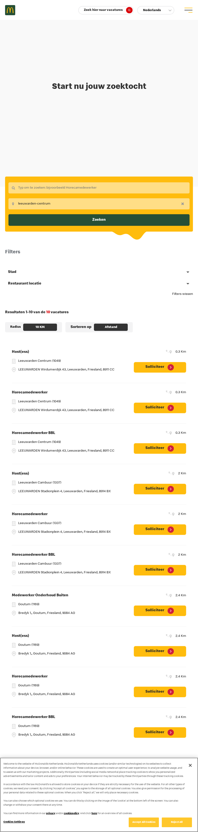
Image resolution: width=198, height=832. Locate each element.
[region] (99, 795)
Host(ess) (20, 352)
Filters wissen (182, 294)
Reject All (177, 822)
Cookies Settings (14, 822)
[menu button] (187, 10)
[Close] (190, 765)
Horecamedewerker (30, 393)
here (94, 813)
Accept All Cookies (144, 822)
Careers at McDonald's (10, 10)
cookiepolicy (71, 813)
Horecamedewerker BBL (33, 433)
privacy (50, 813)
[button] (155, 10)
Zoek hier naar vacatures (103, 10)
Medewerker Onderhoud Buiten (40, 595)
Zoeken (99, 220)
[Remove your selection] (184, 204)
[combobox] (99, 187)
